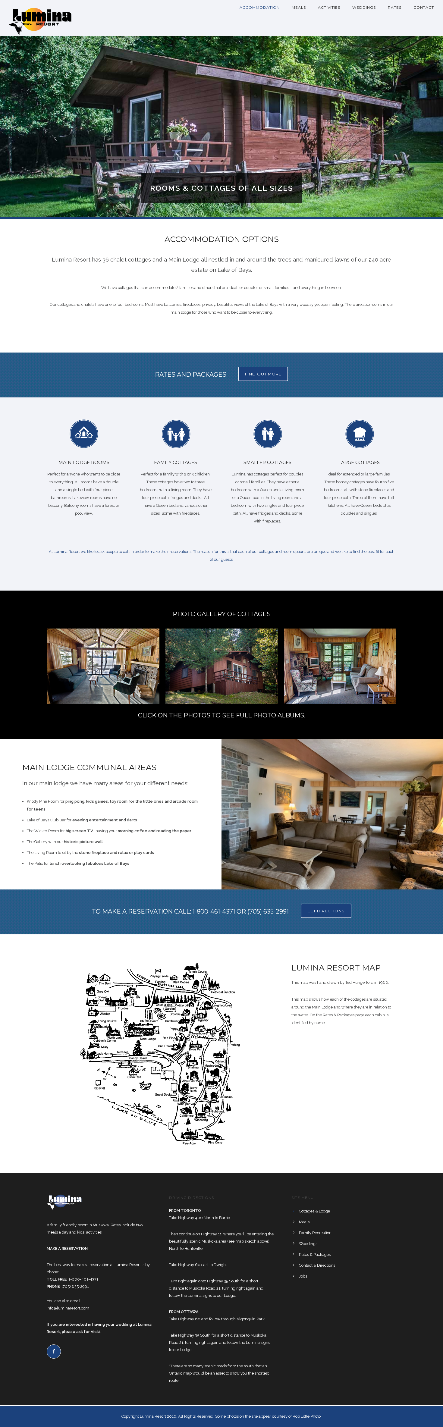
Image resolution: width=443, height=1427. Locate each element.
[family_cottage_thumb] (221, 666)
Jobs (303, 1276)
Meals (299, 7)
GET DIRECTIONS (326, 910)
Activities (329, 7)
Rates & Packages (315, 1254)
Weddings (364, 7)
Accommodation (260, 7)
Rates (394, 7)
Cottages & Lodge (314, 1211)
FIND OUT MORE (263, 374)
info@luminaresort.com (68, 1308)
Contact (423, 7)
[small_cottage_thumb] (103, 666)
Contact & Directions (317, 1265)
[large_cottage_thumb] (340, 666)
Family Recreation (315, 1233)
